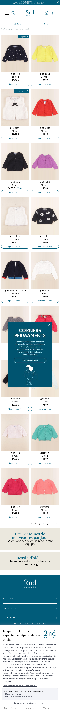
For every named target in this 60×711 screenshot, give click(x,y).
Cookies (42, 624)
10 (56, 523)
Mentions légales (21, 624)
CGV (36, 624)
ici (37, 564)
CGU (31, 624)
